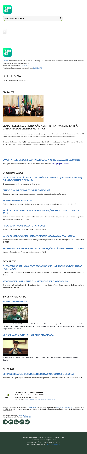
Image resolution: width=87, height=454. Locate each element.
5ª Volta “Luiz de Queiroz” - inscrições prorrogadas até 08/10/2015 (41, 160)
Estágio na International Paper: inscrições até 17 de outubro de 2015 (41, 211)
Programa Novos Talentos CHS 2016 (24, 225)
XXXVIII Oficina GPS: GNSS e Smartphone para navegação (35, 281)
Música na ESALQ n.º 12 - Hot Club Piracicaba (28, 335)
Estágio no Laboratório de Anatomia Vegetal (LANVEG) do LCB (39, 236)
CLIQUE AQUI (25, 65)
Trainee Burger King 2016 (17, 200)
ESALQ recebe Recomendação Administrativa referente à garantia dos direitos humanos (40, 127)
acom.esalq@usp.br (49, 400)
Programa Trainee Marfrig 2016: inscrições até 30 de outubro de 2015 (43, 248)
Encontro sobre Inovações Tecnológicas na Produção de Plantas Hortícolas (42, 267)
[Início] (7, 9)
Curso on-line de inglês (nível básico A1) (26, 190)
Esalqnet (5, 61)
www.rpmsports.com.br (60, 163)
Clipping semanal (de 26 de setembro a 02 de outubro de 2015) (38, 374)
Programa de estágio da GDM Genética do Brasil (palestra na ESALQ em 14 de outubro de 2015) (42, 178)
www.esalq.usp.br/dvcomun (33, 400)
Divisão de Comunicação (64, 407)
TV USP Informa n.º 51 (15, 301)
